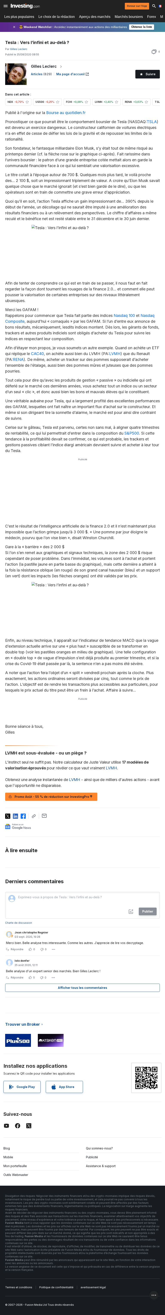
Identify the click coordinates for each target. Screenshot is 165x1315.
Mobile (8, 1157)
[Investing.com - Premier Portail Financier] (25, 6)
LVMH (115, 353)
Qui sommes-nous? (99, 1148)
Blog (6, 1148)
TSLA (152, 121)
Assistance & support (101, 1166)
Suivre (151, 74)
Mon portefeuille (15, 1166)
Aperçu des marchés (94, 17)
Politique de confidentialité (56, 1287)
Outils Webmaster (15, 1175)
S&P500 (131, 433)
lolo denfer (22, 960)
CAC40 (37, 353)
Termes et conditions (18, 1287)
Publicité (92, 1157)
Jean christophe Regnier (31, 932)
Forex (151, 17)
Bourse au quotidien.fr (66, 112)
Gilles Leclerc (44, 66)
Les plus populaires (19, 17)
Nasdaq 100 (124, 315)
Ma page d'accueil (70, 74)
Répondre (17, 949)
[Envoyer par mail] (44, 815)
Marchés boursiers (129, 17)
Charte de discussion (18, 922)
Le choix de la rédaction (56, 17)
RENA (18, 359)
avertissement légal (93, 1287)
